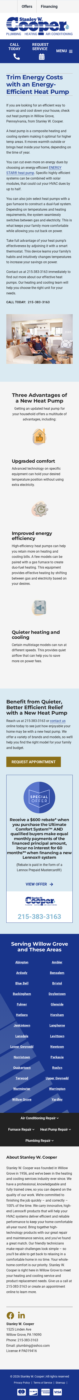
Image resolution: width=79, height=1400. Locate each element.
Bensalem (57, 973)
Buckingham (22, 994)
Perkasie (57, 1057)
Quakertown (22, 1068)
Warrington (57, 1089)
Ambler (57, 962)
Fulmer (22, 1004)
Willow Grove (21, 1099)
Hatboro (22, 1015)
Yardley (57, 1099)
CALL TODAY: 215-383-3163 (28, 302)
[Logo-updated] (39, 19)
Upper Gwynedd (57, 1078)
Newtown (57, 1047)
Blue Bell (21, 983)
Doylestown (57, 994)
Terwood (22, 1078)
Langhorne (57, 1025)
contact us (58, 721)
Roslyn (57, 1068)
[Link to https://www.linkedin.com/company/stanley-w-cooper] (21, 1315)
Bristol (57, 983)
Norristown (22, 1057)
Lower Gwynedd (21, 1047)
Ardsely (22, 973)
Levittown (57, 1036)
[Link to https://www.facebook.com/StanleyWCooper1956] (10, 1315)
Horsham (57, 1015)
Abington (21, 962)
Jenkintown (22, 1025)
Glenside (57, 1004)
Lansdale (21, 1036)
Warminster (21, 1089)
